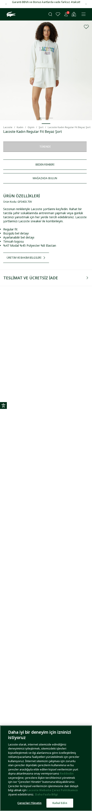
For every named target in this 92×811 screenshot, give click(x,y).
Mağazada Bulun (45, 178)
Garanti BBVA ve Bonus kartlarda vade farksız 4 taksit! (46, 2)
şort (41, 127)
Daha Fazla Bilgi (46, 794)
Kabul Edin (59, 803)
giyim (31, 127)
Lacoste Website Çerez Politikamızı (52, 790)
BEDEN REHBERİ (45, 164)
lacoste (7, 127)
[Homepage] (10, 14)
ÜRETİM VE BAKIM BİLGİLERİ (24, 257)
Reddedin (67, 773)
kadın (20, 127)
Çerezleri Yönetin (29, 803)
